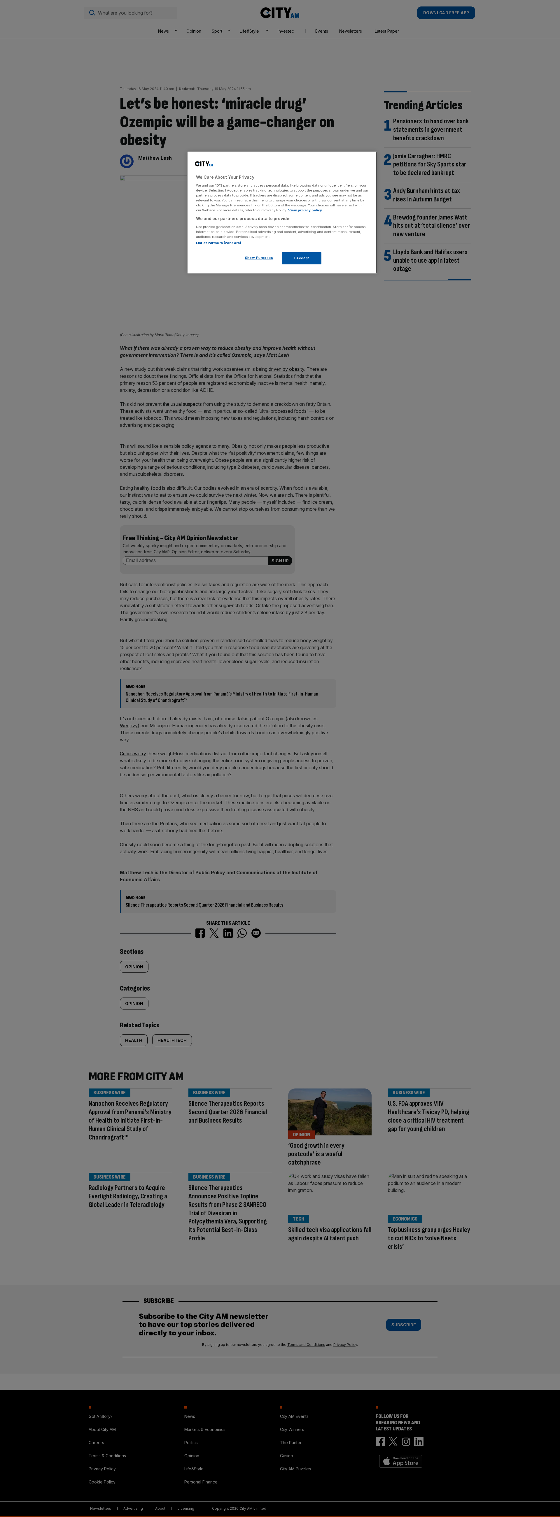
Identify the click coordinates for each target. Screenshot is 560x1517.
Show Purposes (259, 258)
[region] (282, 212)
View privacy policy (305, 210)
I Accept (301, 258)
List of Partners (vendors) (218, 243)
